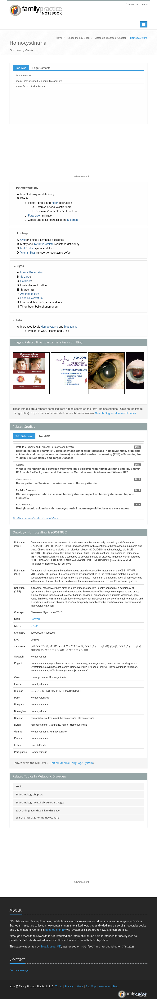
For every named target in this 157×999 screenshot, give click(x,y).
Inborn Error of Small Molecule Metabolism (38, 81)
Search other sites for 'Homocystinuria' (38, 817)
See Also (21, 68)
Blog (115, 986)
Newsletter (104, 986)
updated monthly (55, 929)
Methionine (27, 248)
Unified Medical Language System (71, 763)
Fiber (55, 203)
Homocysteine (23, 75)
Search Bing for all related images (115, 413)
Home (59, 37)
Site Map (91, 986)
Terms (58, 986)
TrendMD (44, 436)
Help (144, 4)
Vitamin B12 (27, 252)
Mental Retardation (31, 272)
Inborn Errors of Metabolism (30, 86)
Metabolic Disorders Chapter (110, 37)
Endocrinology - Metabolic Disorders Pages (40, 802)
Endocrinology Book (78, 37)
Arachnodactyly (29, 294)
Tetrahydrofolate (44, 244)
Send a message (19, 970)
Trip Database (24, 436)
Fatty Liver (34, 215)
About (79, 986)
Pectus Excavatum (31, 298)
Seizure (24, 276)
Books (19, 786)
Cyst (23, 240)
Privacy (69, 986)
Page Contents (41, 68)
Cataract (25, 281)
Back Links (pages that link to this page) (38, 810)
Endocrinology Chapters (29, 794)
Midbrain (72, 220)
